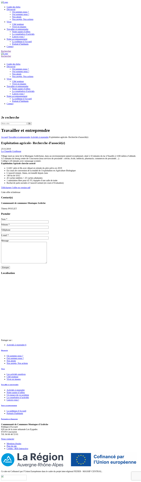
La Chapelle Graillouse (11, 151)
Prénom (5, 224)
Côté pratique (18, 24)
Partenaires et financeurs (9, 419)
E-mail (5, 235)
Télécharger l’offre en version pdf (15, 187)
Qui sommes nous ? (20, 14)
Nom (4, 219)
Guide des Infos (13, 7)
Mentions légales (14, 443)
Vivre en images (19, 27)
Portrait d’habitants (20, 44)
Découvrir (11, 9)
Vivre (9, 22)
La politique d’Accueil (22, 41)
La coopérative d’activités (23, 34)
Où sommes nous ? (20, 12)
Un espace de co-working (18, 395)
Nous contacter (7, 439)
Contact (10, 46)
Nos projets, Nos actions (22, 19)
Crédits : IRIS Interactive (17, 448)
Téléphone (5, 230)
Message (5, 240)
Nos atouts (16, 17)
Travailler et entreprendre (17, 29)
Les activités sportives (16, 374)
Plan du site (12, 446)
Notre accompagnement (17, 39)
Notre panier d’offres (21, 31)
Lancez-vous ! (18, 36)
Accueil (4, 137)
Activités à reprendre (40, 137)
